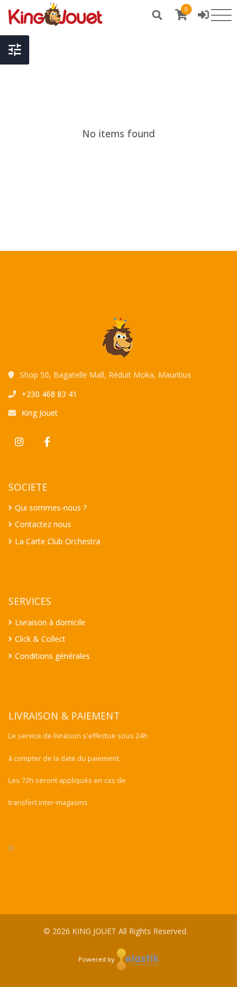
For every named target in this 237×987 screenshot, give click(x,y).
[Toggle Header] (14, 50)
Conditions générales (52, 656)
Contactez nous (43, 524)
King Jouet (39, 412)
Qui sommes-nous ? (51, 507)
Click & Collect (40, 639)
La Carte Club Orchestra (57, 541)
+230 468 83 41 (49, 394)
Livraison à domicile (50, 622)
